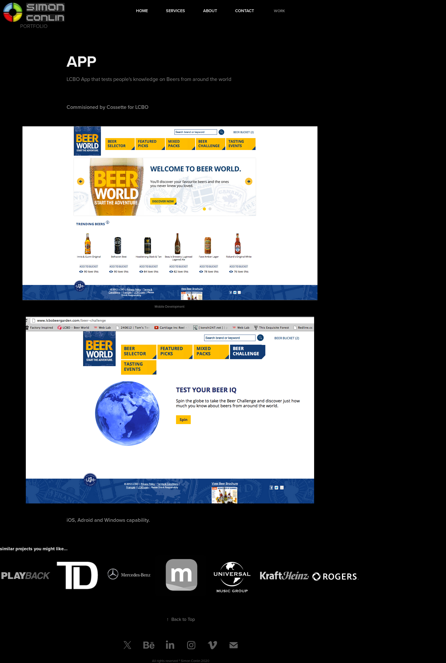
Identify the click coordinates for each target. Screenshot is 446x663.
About (210, 11)
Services (175, 11)
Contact (244, 11)
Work (279, 10)
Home (142, 11)
